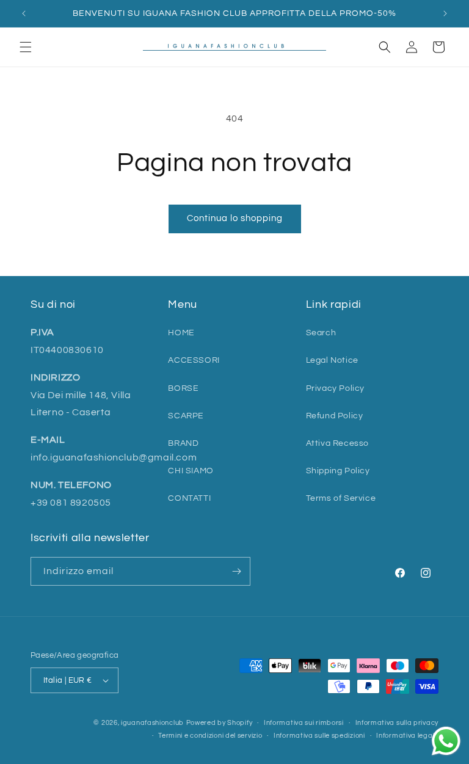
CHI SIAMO (190, 471)
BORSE (183, 388)
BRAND (183, 443)
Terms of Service (341, 498)
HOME (181, 333)
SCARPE (186, 416)
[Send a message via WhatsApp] (446, 741)
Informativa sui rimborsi (304, 722)
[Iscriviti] (236, 571)
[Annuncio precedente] (23, 13)
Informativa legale (407, 735)
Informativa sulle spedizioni (319, 735)
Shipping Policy (338, 471)
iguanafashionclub (152, 722)
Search (321, 333)
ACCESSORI (193, 360)
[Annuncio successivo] (445, 13)
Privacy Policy (335, 388)
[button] (25, 47)
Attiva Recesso (337, 443)
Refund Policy (334, 416)
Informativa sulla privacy (397, 722)
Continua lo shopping (235, 218)
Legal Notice (332, 360)
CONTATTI (189, 498)
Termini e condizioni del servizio (210, 735)
